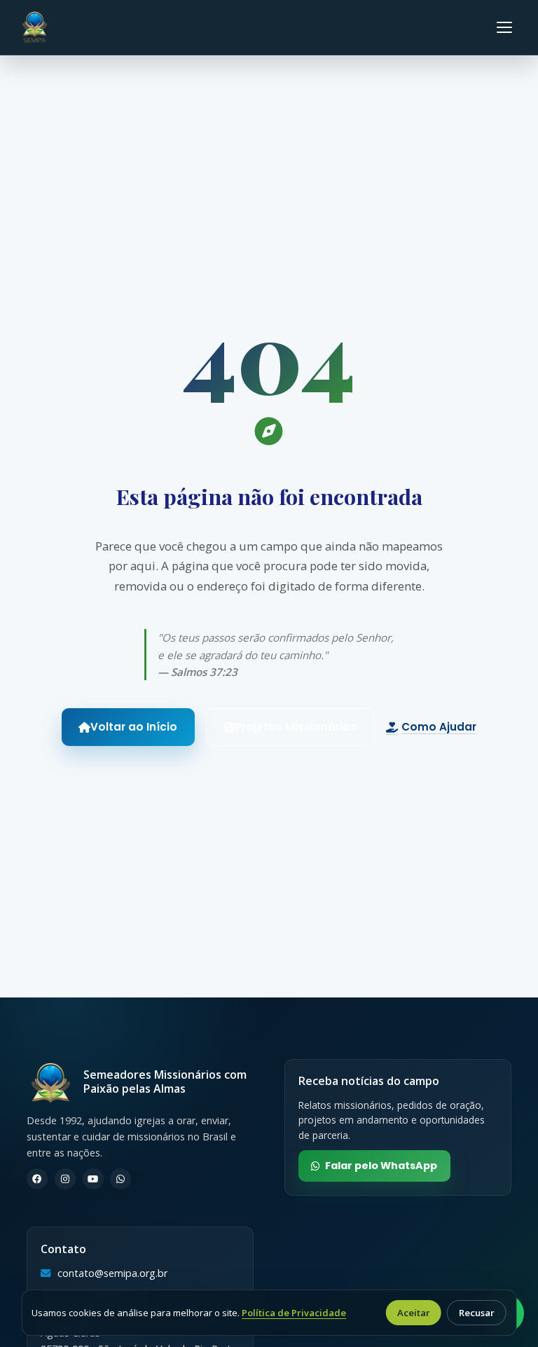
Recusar (477, 1312)
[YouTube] (93, 1178)
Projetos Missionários (296, 726)
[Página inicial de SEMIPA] (35, 27)
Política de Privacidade (294, 1312)
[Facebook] (37, 1178)
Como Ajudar (438, 726)
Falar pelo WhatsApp (381, 1166)
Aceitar (413, 1312)
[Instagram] (65, 1178)
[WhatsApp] (120, 1178)
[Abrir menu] (504, 27)
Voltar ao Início (133, 726)
